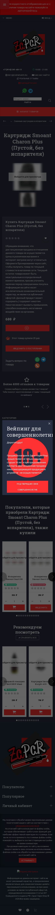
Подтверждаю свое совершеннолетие (27, 487)
